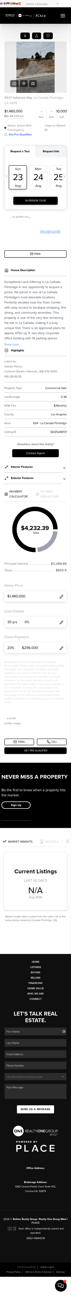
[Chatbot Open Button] (61, 1286)
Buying (35, 972)
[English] (1, 4)
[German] (8, 4)
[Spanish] (19, 4)
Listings (35, 967)
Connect (35, 999)
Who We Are (35, 993)
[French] (5, 4)
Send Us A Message (35, 1109)
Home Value (35, 988)
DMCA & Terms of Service (38, 1272)
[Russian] (16, 4)
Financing (35, 983)
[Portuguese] (13, 4)
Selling (35, 977)
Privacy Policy (13, 1272)
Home (35, 961)
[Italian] (10, 4)
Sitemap (60, 1272)
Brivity (33, 1267)
